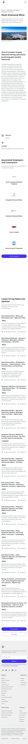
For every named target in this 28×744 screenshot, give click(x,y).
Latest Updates (14, 629)
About (20, 711)
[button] (25, 2)
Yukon (2, 703)
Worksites (21, 721)
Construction (23, 682)
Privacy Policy (6, 665)
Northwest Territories (7, 12)
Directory (21, 719)
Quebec (3, 699)
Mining (7, 138)
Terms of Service (14, 665)
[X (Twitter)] (9, 670)
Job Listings (14, 634)
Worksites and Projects (13, 10)
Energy (22, 678)
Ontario (3, 695)
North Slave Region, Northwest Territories (12, 148)
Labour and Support (6, 715)
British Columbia (5, 680)
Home (3, 10)
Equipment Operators (6, 711)
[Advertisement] (14, 118)
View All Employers (14, 256)
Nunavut (3, 693)
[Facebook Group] (6, 670)
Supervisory (4, 717)
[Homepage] (3, 2)
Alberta (3, 678)
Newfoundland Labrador (7, 686)
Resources (21, 717)
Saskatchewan (4, 701)
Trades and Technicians (7, 713)
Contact (25, 738)
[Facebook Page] (3, 670)
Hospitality (23, 684)
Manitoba (3, 682)
